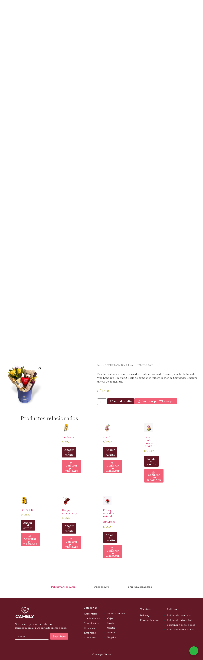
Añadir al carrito (121, 401)
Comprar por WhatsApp (157, 401)
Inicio (100, 365)
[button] (40, 368)
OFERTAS (112, 365)
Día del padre (128, 365)
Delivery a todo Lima (63, 586)
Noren (108, 654)
